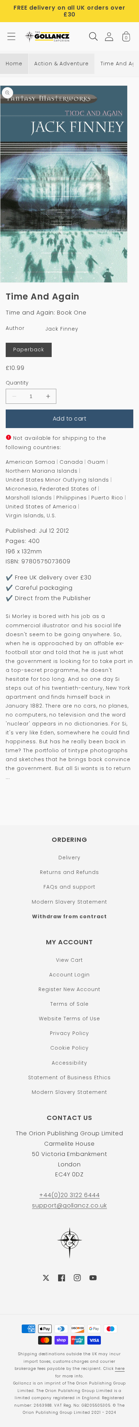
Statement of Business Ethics (69, 1077)
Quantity (17, 383)
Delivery (69, 857)
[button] (11, 36)
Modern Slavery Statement (69, 901)
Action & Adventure (61, 63)
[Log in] (109, 36)
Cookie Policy (69, 1047)
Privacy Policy (69, 1033)
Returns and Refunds (69, 872)
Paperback (28, 349)
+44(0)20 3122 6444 (69, 1195)
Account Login (69, 974)
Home (14, 63)
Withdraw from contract (69, 916)
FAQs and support (69, 886)
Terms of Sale (69, 1004)
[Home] (48, 36)
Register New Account (69, 989)
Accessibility (69, 1062)
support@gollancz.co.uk (69, 1205)
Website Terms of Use (69, 1018)
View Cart (69, 960)
